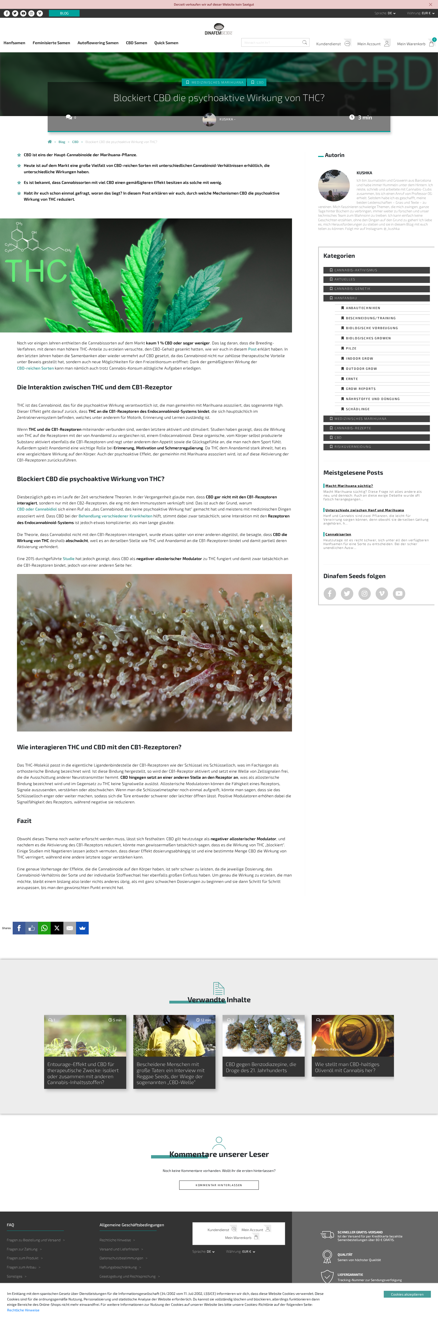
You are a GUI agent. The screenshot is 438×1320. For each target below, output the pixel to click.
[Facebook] (19, 928)
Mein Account (369, 43)
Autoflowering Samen (98, 42)
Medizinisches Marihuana (218, 82)
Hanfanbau (346, 298)
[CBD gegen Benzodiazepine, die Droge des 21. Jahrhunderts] (264, 1036)
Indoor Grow (360, 358)
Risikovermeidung (353, 447)
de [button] (390, 13)
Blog (64, 13)
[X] (57, 928)
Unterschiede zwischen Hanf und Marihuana (364, 510)
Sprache (380, 13)
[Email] (69, 928)
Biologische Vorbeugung (372, 328)
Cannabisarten (338, 534)
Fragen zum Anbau (21, 1267)
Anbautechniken (363, 308)
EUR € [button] (426, 13)
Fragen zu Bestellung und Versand (34, 1240)
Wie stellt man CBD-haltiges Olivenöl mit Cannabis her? (347, 1067)
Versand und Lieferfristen (119, 1249)
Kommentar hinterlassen (219, 1185)
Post (252, 348)
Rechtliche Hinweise (115, 1240)
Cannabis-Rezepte (353, 428)
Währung (413, 13)
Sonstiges (14, 1276)
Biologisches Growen (368, 338)
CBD (260, 82)
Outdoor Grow (361, 368)
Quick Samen (166, 42)
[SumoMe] (82, 928)
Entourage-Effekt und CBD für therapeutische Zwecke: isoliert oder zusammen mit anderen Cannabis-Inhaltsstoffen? (83, 1073)
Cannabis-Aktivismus (356, 270)
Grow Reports (361, 388)
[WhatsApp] (44, 928)
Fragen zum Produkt (23, 1258)
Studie (69, 558)
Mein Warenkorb (411, 43)
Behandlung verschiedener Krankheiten (115, 515)
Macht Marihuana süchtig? (349, 485)
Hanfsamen (14, 42)
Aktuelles (345, 279)
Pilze (351, 348)
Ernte (352, 378)
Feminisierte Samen (51, 42)
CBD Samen (136, 42)
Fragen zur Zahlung (22, 1249)
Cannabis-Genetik (353, 289)
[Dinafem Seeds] (219, 28)
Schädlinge (358, 409)
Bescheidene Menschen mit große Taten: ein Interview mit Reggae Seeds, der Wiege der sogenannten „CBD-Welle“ (171, 1073)
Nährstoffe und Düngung (373, 399)
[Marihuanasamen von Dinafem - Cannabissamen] (50, 142)
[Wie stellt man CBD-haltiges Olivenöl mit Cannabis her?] (353, 1036)
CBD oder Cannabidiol (37, 508)
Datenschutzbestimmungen (121, 1258)
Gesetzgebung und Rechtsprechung (128, 1276)
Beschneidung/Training (371, 318)
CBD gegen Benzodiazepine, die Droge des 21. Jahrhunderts (261, 1067)
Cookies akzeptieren (407, 1294)
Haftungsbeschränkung (118, 1267)
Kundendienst (328, 43)
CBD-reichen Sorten (35, 367)
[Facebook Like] (31, 928)
